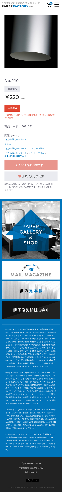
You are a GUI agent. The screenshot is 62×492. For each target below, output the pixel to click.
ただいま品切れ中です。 (31, 165)
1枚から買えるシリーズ (15, 139)
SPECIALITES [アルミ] (14, 156)
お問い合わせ (31, 472)
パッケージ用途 (36, 148)
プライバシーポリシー (31, 463)
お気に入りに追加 (32, 176)
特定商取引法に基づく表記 (31, 468)
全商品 (7, 144)
